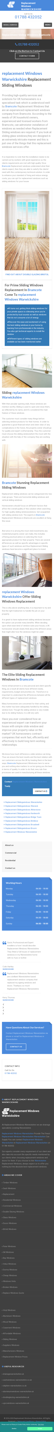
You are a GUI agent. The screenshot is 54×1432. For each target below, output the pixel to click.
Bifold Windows (9, 1229)
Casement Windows (11, 1328)
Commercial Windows (12, 1206)
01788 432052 (28, 44)
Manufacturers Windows (13, 1351)
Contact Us (40, 791)
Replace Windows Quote (13, 1293)
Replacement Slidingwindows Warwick (21, 806)
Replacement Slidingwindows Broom (21, 828)
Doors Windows (10, 1223)
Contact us (10, 868)
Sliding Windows (10, 1339)
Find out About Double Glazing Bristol (27, 274)
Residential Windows (12, 1200)
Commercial (10, 853)
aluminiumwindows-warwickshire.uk (18, 1391)
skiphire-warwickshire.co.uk (14, 1386)
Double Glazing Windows (13, 1211)
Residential (10, 860)
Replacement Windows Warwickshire (21, 832)
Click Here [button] (41, 1424)
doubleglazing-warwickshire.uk (16, 1397)
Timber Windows (10, 1182)
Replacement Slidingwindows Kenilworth (22, 813)
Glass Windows (9, 1217)
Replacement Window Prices (15, 1357)
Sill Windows (8, 1252)
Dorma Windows (10, 1270)
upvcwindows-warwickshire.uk (16, 1403)
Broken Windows (10, 1287)
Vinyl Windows (9, 1310)
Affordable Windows (12, 1333)
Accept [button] (40, 1428)
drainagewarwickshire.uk (13, 1374)
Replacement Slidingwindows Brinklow (21, 821)
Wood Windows (10, 1322)
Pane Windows (9, 1246)
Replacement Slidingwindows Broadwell (22, 824)
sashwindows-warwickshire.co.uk (17, 1380)
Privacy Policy (41, 1421)
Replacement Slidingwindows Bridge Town (23, 817)
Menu (48, 25)
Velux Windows (9, 1264)
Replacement (8, 1194)
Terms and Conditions (25, 1421)
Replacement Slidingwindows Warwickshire (23, 802)
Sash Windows (9, 1188)
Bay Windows (9, 1258)
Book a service (10, 25)
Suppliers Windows (11, 1345)
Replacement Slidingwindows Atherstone (22, 810)
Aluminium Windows (11, 1316)
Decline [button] (14, 1428)
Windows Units (9, 1281)
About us (9, 845)
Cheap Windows (10, 1275)
